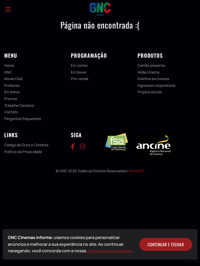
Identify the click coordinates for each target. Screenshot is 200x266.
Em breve (12, 91)
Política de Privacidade (23, 151)
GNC (8, 72)
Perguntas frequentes (22, 118)
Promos (10, 98)
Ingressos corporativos (156, 85)
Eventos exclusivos (153, 78)
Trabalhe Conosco (19, 105)
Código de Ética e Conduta (26, 144)
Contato (11, 111)
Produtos (12, 85)
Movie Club (13, 78)
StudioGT (137, 170)
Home (9, 65)
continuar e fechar (166, 244)
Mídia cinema (148, 72)
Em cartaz (79, 65)
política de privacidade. (109, 251)
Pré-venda (79, 78)
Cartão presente (151, 65)
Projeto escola (150, 91)
